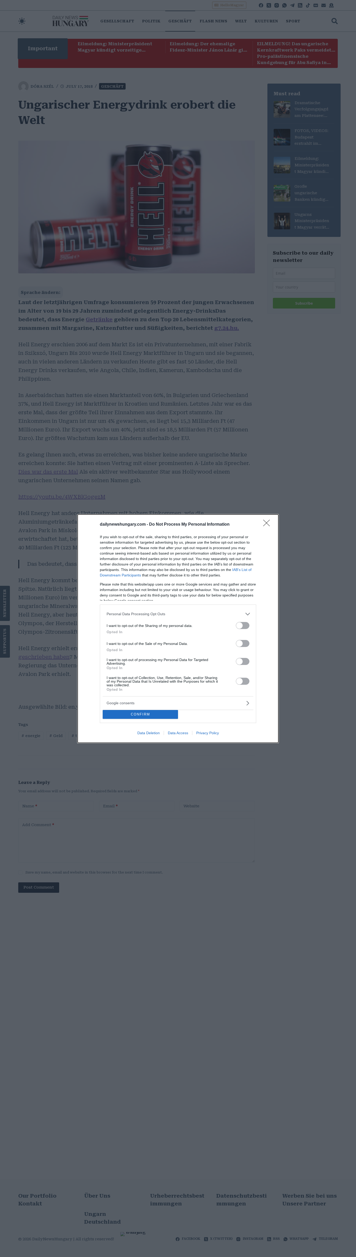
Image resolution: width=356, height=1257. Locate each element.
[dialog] (178, 628)
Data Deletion (148, 733)
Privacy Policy (207, 733)
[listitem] (178, 614)
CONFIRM (140, 714)
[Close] (268, 525)
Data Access (178, 733)
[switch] (242, 625)
